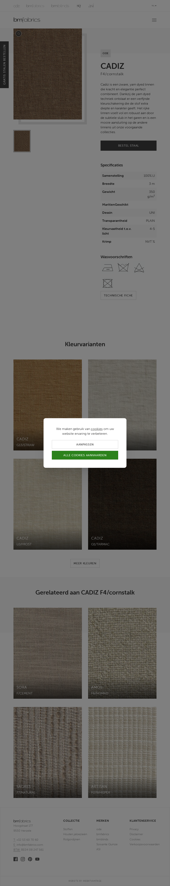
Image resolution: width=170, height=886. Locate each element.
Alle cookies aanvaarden (84, 455)
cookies (97, 429)
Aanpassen (85, 444)
